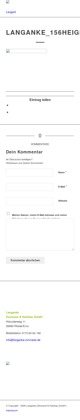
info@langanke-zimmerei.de (23, 340)
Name (62, 172)
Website (62, 200)
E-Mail (62, 186)
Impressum (12, 410)
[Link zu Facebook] (71, 414)
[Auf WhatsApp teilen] (12, 112)
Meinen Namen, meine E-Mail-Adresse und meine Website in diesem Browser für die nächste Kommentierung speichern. (39, 218)
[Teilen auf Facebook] (12, 105)
